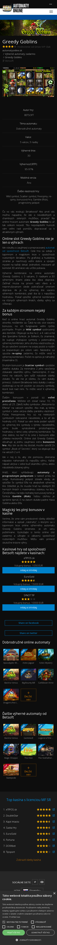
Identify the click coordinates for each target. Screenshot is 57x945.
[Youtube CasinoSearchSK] (42, 881)
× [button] (54, 893)
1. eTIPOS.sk (10, 809)
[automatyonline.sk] (15, 8)
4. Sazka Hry (9, 827)
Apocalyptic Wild (11, 656)
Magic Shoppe (10, 751)
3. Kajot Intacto (11, 821)
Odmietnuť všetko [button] (40, 932)
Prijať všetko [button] (13, 932)
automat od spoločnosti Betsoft (28, 249)
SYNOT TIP (29, 595)
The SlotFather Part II (46, 751)
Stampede (9, 771)
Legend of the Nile (46, 731)
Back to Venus (10, 676)
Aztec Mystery (45, 656)
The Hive (27, 751)
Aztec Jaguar (27, 656)
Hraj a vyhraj (28, 570)
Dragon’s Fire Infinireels (11, 696)
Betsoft (9, 60)
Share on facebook (29, 622)
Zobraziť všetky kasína (28, 860)
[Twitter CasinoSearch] (35, 881)
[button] (28, 939)
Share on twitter (28, 633)
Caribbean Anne (46, 676)
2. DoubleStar (10, 815)
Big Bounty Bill (28, 676)
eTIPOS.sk (29, 558)
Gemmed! (27, 731)
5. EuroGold (9, 833)
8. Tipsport (9, 851)
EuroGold (29, 576)
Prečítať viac (14, 917)
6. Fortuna (8, 839)
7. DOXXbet (9, 845)
